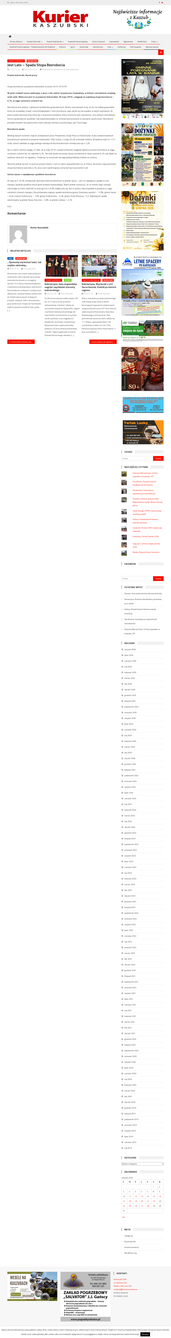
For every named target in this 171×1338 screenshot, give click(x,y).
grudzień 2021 (130, 970)
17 (124, 1201)
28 (148, 1205)
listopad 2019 (129, 1113)
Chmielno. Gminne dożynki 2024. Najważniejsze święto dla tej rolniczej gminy (147, 502)
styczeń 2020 (129, 1102)
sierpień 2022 (130, 924)
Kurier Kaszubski (31, 69)
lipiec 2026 (128, 655)
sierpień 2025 (130, 718)
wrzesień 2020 (130, 1056)
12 (136, 1196)
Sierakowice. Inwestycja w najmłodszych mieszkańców (140, 621)
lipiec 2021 (128, 999)
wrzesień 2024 (130, 781)
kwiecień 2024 (130, 809)
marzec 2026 (129, 678)
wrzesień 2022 (130, 918)
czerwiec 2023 (130, 867)
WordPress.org (130, 1253)
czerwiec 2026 (130, 660)
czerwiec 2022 (130, 936)
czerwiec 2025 (130, 729)
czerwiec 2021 (130, 1004)
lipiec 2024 (128, 792)
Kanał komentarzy (131, 1247)
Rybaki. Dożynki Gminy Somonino (146, 552)
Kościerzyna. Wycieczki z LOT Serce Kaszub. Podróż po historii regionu (99, 287)
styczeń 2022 (129, 964)
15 (154, 1196)
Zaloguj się (128, 1235)
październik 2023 (131, 844)
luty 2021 (128, 1027)
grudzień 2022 (130, 901)
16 (160, 1196)
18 (130, 1201)
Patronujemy (135, 46)
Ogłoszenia (128, 41)
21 (148, 1201)
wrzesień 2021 (130, 987)
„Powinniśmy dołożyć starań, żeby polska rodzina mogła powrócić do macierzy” (23, 341)
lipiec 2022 (128, 930)
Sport (72, 46)
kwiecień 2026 (130, 672)
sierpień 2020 (130, 1062)
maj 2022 (128, 941)
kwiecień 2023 (130, 878)
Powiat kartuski (33, 41)
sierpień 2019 (130, 1130)
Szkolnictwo (98, 46)
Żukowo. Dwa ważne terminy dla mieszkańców (143, 593)
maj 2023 (128, 872)
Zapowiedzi (114, 41)
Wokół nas (142, 41)
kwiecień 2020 (130, 1084)
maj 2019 (128, 1148)
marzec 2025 (129, 746)
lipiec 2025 (128, 724)
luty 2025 (128, 752)
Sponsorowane (152, 46)
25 (130, 1205)
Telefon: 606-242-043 (123, 1286)
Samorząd (84, 46)
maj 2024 (128, 804)
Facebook (130, 564)
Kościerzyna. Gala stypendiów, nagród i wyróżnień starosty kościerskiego (61, 287)
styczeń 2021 (129, 1033)
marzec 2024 (129, 815)
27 (142, 1205)
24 (124, 1205)
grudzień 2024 (130, 764)
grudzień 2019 (130, 1107)
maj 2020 (128, 1079)
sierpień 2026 (130, 649)
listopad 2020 (129, 1044)
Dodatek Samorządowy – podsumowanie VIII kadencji (32, 46)
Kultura (62, 46)
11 (130, 1196)
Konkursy (122, 46)
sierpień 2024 (130, 787)
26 (136, 1205)
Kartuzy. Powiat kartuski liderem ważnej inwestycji (140, 611)
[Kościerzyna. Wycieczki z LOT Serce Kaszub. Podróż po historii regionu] (99, 266)
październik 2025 (131, 706)
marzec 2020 (129, 1090)
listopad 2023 (129, 838)
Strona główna (16, 41)
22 (154, 1201)
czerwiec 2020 (130, 1073)
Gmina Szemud (98, 41)
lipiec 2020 (128, 1067)
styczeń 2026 (129, 689)
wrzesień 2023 (130, 850)
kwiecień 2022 (130, 947)
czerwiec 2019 (130, 1142)
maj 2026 (128, 666)
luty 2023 (128, 890)
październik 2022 (131, 913)
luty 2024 (128, 821)
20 (142, 1201)
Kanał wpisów (130, 1241)
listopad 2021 (129, 976)
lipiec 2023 (128, 861)
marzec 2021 (129, 1021)
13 (142, 1196)
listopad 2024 (129, 769)
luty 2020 (128, 1096)
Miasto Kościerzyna (91, 280)
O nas (153, 41)
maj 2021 (128, 1010)
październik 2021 (131, 981)
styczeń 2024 (129, 827)
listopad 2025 (129, 701)
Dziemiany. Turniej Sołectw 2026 (146, 536)
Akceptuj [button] (145, 1334)
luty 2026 (128, 683)
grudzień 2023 (130, 832)
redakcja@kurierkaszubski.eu (125, 1289)
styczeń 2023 (129, 895)
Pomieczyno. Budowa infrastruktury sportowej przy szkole (143, 601)
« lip (123, 1217)
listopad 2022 (129, 907)
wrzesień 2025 (130, 712)
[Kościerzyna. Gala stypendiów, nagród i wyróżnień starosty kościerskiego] (62, 266)
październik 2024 (131, 775)
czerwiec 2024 (130, 798)
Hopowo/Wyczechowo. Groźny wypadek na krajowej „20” (142, 631)
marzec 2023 (129, 884)
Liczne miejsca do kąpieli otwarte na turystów (104, 341)
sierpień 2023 (130, 855)
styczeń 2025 (129, 758)
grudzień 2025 (130, 695)
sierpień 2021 (130, 993)
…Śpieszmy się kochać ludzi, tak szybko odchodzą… (24, 263)
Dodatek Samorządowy (78, 41)
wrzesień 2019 (130, 1125)
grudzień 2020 (130, 1039)
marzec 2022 (129, 953)
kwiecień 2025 (130, 741)
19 (136, 1201)
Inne (109, 46)
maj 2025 (128, 735)
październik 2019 (131, 1119)
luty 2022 (128, 958)
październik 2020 (131, 1050)
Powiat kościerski (54, 41)
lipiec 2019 (128, 1136)
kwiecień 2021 (130, 1016)
